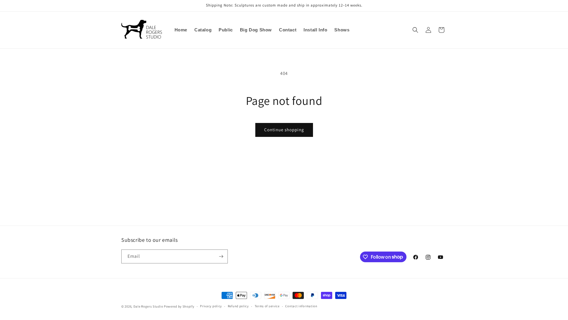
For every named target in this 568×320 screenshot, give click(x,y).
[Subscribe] (220, 256)
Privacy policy (211, 306)
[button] (415, 29)
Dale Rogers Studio (148, 306)
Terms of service (267, 306)
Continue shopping (284, 129)
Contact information (301, 306)
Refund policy (238, 306)
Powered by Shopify (179, 306)
